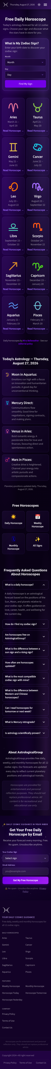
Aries (4, 938)
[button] (25, 599)
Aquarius (6, 971)
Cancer (29, 944)
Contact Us (7, 1027)
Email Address (9, 865)
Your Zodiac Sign (10, 852)
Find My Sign (25, 84)
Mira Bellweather (31, 340)
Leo (4, 951)
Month (7, 56)
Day (6, 69)
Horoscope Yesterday (12, 999)
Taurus (29, 938)
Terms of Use (8, 1020)
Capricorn (30, 965)
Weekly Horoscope (11, 986)
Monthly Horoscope (35, 986)
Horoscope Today (10, 993)
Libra (4, 958)
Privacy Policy (8, 1014)
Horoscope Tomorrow (36, 993)
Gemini (5, 944)
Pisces (28, 971)
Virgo (28, 951)
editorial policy (25, 343)
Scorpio (29, 958)
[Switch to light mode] (39, 5)
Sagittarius (7, 965)
